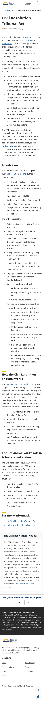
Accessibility (29, 663)
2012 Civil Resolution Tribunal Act (21, 521)
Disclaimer (6, 671)
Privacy (4, 676)
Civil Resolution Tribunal (16, 174)
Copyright (29, 667)
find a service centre (12, 652)
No (27, 602)
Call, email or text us (30, 650)
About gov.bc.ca (8, 667)
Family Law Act (11, 146)
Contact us (29, 671)
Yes (19, 602)
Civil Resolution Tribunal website (21, 525)
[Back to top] (38, 689)
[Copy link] (38, 696)
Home (4, 663)
